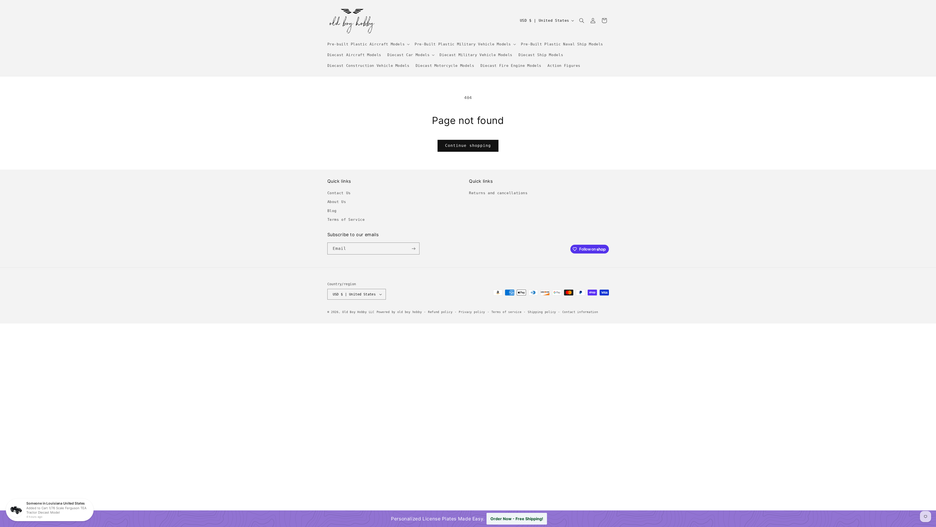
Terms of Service (346, 219)
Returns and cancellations (498, 193)
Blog (332, 211)
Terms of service (506, 312)
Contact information (580, 312)
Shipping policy (542, 312)
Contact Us (339, 193)
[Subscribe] (413, 248)
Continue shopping (468, 145)
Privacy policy (472, 312)
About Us (336, 202)
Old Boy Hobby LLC (358, 312)
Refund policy (440, 312)
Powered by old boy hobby (399, 312)
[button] (368, 44)
